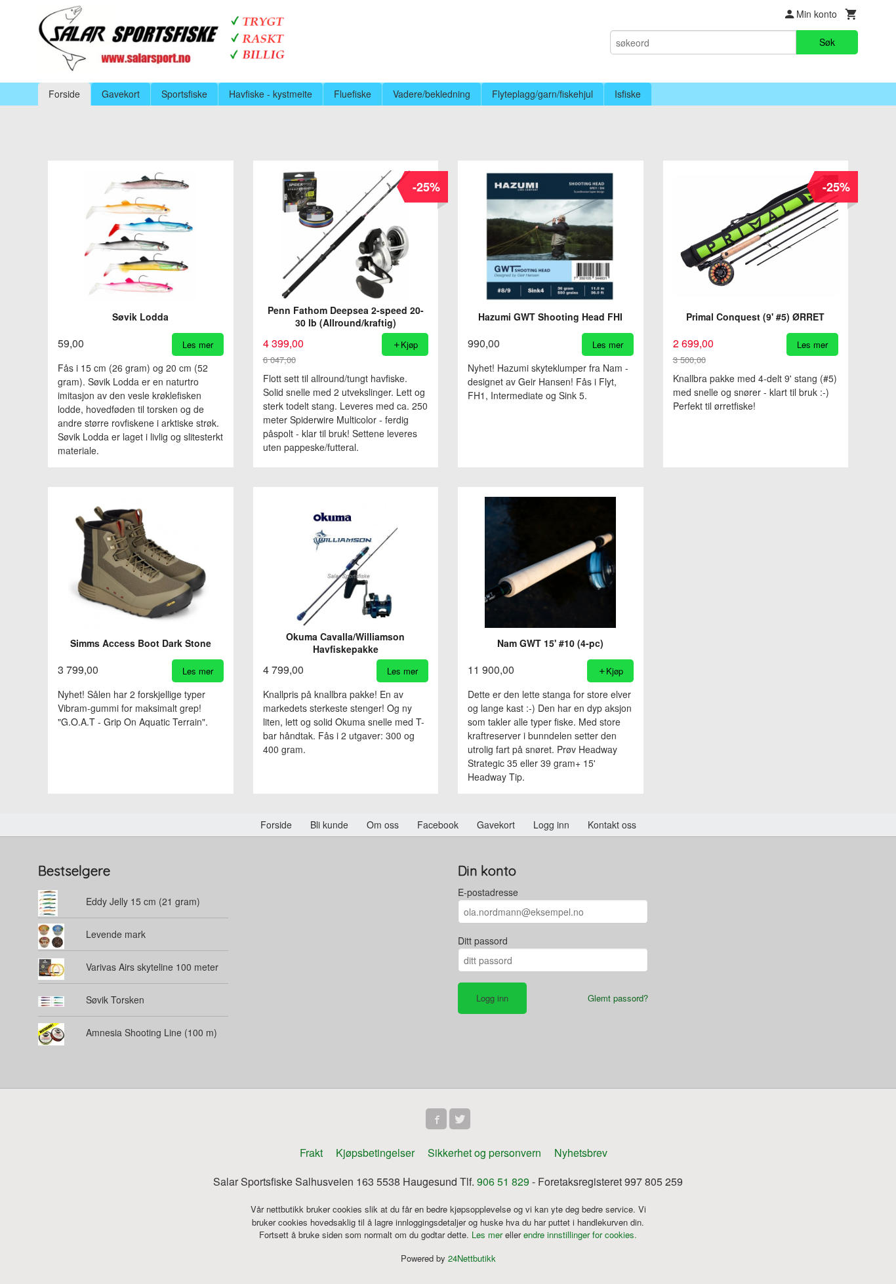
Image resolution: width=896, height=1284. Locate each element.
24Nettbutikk (472, 1258)
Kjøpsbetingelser (375, 1152)
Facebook (437, 824)
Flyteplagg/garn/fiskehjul (542, 93)
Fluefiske (352, 93)
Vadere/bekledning (431, 93)
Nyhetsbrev (580, 1152)
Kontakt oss (612, 824)
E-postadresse (488, 892)
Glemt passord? (618, 998)
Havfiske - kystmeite (270, 93)
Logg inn (551, 824)
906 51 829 (503, 1181)
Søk (827, 42)
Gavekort (121, 93)
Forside (64, 93)
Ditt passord (483, 940)
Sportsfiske (184, 93)
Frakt (311, 1152)
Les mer (488, 1234)
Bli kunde (329, 824)
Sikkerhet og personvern (484, 1152)
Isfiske (628, 93)
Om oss (383, 824)
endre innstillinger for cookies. (580, 1234)
